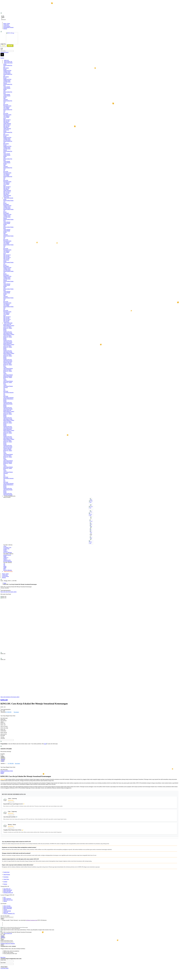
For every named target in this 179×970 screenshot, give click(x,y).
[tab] (89, 58)
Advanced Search (4, 52)
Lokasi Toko (6, 24)
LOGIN (2, 756)
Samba (4, 556)
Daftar (10, 45)
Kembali (5, 881)
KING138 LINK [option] (4, 728)
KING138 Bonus (7, 898)
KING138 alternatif (7, 890)
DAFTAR (3, 758)
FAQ (4, 897)
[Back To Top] (1, 938)
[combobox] (7, 51)
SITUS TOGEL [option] (4, 726)
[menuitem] (6, 60)
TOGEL (5, 909)
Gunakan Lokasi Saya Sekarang (8, 943)
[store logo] (12, 43)
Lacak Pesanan (6, 26)
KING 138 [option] (3, 724)
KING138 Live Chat (8, 899)
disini (45, 743)
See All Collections (7, 552)
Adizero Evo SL (7, 560)
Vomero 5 (5, 551)
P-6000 (5, 549)
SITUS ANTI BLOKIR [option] (4, 735)
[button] (3, 655)
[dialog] (89, 941)
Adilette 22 (5, 557)
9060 (4, 568)
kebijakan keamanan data (31, 920)
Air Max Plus (6, 548)
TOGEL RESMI (7, 911)
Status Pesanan (6, 874)
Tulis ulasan (16, 712)
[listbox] (35, 731)
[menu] (89, 316)
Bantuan (5, 28)
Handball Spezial (7, 555)
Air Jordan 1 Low (7, 547)
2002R (4, 566)
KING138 (3, 779)
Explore (2, 58)
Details (2, 773)
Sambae (5, 558)
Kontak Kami (6, 872)
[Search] (2, 54)
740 (4, 565)
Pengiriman (5, 876)
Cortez (4, 546)
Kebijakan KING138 (8, 892)
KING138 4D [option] (4, 732)
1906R (4, 567)
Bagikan (2, 772)
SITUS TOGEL (7, 906)
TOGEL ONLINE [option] (3, 737)
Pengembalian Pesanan (8, 27)
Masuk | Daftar (6, 23)
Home (4, 583)
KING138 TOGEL (7, 907)
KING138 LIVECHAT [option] (3, 730)
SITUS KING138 (8, 933)
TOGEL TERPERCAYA (9, 913)
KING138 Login (7, 891)
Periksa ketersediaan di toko (7, 770)
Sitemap (5, 901)
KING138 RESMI (7, 908)
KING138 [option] (3, 723)
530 (4, 563)
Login (3, 45)
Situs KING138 (6, 888)
